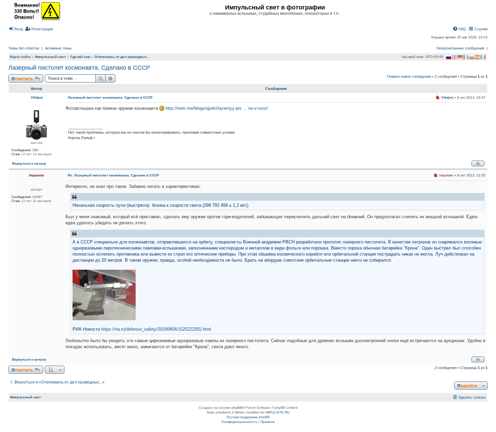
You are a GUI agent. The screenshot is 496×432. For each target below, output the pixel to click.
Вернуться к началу (29, 163)
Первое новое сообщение (409, 76)
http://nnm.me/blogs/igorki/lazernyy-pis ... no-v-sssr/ (217, 108)
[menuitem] (15, 29)
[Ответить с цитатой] (478, 163)
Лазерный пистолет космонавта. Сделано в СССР (79, 67)
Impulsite (36, 175)
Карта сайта (20, 57)
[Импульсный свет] (35, 11)
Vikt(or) (37, 97)
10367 (37, 197)
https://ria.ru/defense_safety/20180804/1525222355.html (156, 329)
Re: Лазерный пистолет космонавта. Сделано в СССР (113, 175)
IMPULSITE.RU (278, 412)
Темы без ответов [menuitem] (23, 48)
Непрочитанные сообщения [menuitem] (460, 48)
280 (35, 150)
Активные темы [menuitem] (58, 48)
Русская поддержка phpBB (248, 417)
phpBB (236, 407)
